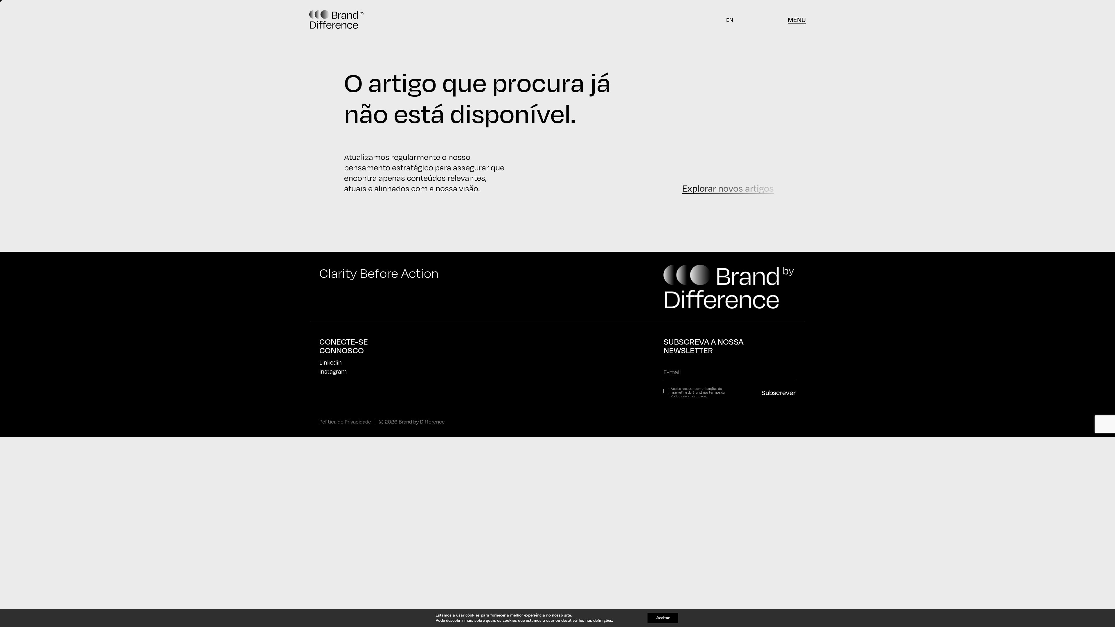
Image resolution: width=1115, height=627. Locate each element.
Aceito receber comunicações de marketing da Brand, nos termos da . (698, 392)
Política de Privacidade (688, 396)
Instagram (333, 371)
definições (602, 620)
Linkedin (330, 362)
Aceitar (663, 618)
